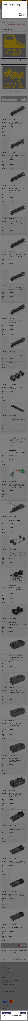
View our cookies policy (7, 12)
